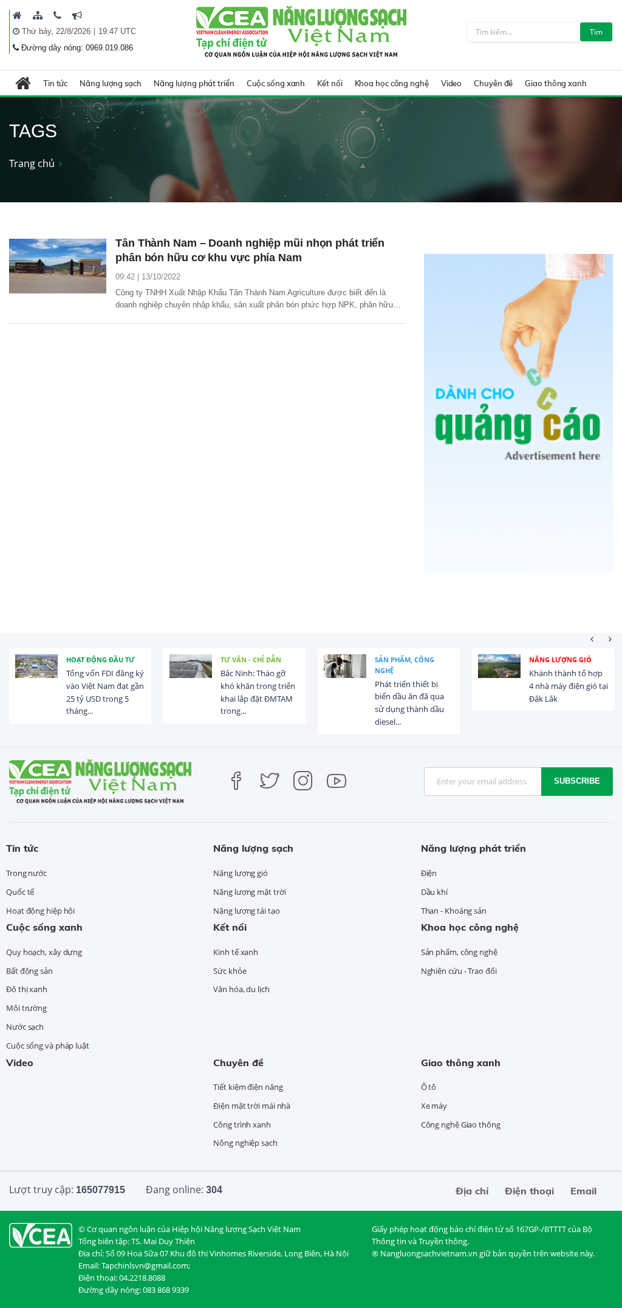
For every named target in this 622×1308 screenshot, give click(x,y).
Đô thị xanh (26, 989)
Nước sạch (25, 1026)
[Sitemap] (38, 15)
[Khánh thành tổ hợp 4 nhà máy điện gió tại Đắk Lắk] (499, 675)
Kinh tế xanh (235, 952)
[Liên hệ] (57, 15)
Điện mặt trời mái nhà (251, 1105)
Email (583, 1191)
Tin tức (55, 83)
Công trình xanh (242, 1124)
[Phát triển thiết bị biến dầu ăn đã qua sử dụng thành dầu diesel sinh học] (345, 675)
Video (451, 83)
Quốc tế (20, 891)
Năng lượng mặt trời (249, 891)
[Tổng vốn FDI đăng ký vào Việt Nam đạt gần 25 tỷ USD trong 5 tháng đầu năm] (36, 675)
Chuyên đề (493, 83)
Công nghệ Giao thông (461, 1124)
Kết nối (329, 83)
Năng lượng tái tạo (246, 910)
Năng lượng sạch (111, 83)
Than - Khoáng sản (454, 910)
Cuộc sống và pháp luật (47, 1045)
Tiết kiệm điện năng (247, 1086)
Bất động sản (29, 970)
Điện (429, 873)
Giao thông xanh (556, 83)
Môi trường (26, 1007)
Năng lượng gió (560, 659)
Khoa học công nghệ (392, 83)
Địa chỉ (472, 1191)
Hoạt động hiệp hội (40, 910)
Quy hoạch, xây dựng (44, 952)
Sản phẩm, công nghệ (404, 665)
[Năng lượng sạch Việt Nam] (40, 1234)
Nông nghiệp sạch (245, 1142)
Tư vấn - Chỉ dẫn (250, 659)
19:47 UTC (117, 31)
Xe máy (434, 1105)
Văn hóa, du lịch (241, 989)
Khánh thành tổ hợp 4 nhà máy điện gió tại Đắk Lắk (568, 686)
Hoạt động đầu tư (100, 659)
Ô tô (429, 1086)
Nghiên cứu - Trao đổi (459, 970)
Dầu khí (434, 891)
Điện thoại (529, 1191)
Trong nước (26, 873)
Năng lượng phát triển (194, 83)
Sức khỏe (229, 970)
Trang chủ (32, 163)
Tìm (596, 32)
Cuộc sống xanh (276, 83)
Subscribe (577, 781)
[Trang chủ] (17, 15)
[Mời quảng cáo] (77, 15)
